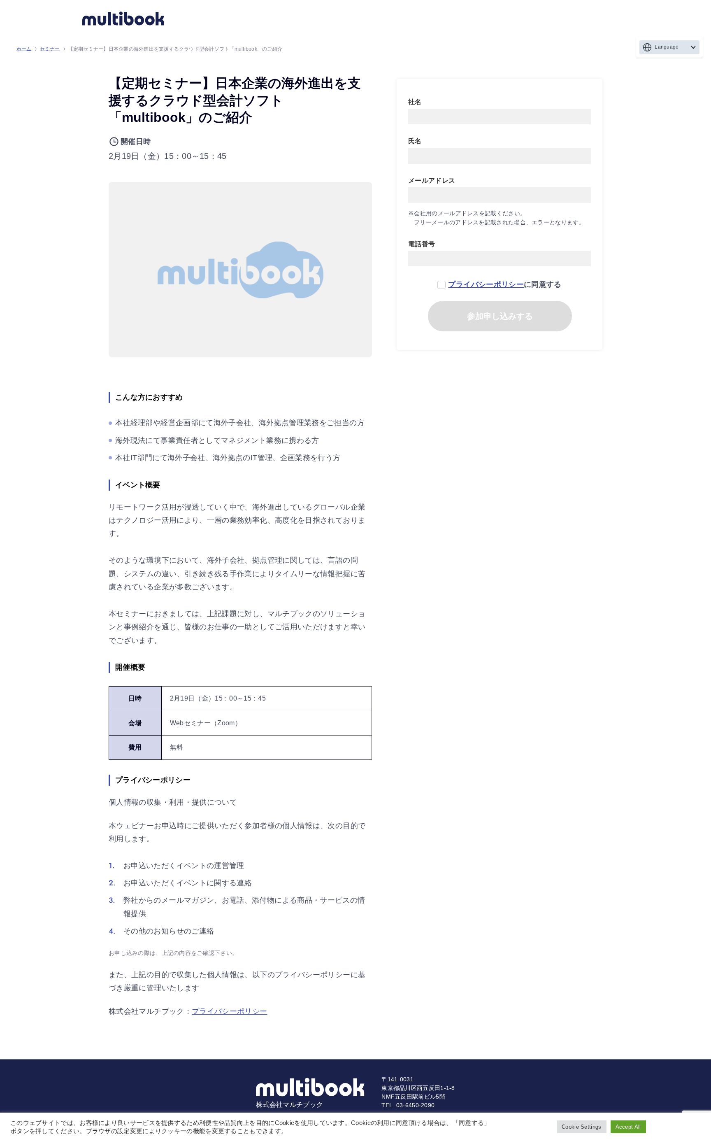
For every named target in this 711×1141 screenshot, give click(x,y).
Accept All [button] (628, 1127)
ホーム (24, 49)
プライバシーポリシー (229, 1011)
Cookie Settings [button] (582, 1127)
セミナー (50, 49)
